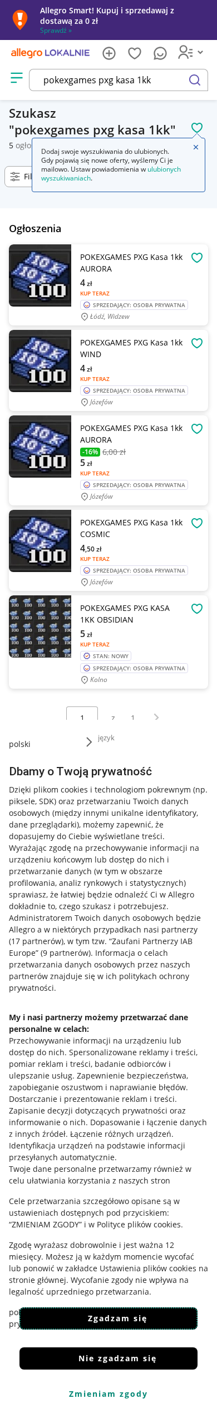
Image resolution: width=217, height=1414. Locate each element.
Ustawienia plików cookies (148, 1268)
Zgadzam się (117, 1318)
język (106, 737)
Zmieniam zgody (108, 1393)
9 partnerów (65, 952)
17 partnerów (36, 941)
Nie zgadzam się (117, 1358)
